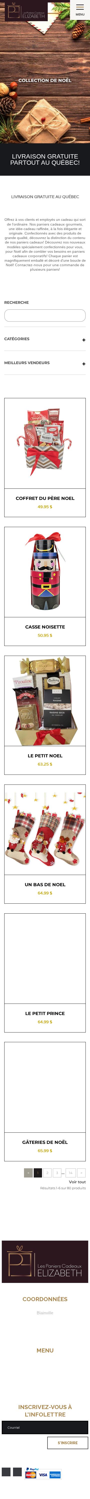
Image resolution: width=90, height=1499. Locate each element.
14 (70, 1173)
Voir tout (77, 1182)
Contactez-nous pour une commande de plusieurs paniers (49, 267)
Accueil (45, 1356)
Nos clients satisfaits (45, 1382)
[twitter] (17, 1472)
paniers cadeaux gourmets (59, 224)
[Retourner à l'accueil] (45, 1281)
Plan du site (45, 1393)
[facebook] (6, 1472)
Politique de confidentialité (45, 1398)
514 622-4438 (45, 1329)
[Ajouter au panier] (64, 479)
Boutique (45, 1367)
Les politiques (45, 1377)
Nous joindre (45, 1388)
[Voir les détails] (26, 479)
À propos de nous (45, 1362)
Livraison (45, 1372)
